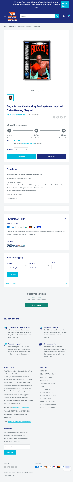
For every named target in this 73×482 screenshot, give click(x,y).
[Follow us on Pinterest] (16, 467)
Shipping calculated (28, 143)
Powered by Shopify (10, 475)
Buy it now (51, 156)
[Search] (57, 16)
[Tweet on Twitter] (61, 117)
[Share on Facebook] (54, 117)
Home (5, 26)
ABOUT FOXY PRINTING (47, 401)
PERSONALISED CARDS (47, 392)
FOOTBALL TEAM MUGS (47, 383)
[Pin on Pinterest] (57, 117)
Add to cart (21, 156)
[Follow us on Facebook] (5, 467)
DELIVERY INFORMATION (48, 404)
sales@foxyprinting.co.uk (20, 407)
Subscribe (10, 452)
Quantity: (10, 149)
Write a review (36, 305)
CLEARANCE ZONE (46, 380)
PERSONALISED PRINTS (48, 395)
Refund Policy (10, 284)
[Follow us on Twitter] (8, 467)
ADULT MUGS (44, 371)
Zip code (54, 262)
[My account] (64, 16)
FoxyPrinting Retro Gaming (16, 115)
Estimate (13, 274)
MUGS (42, 386)
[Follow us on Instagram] (12, 467)
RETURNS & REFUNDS (47, 408)
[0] (67, 16)
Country (9, 263)
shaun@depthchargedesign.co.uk (19, 421)
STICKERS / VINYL (46, 398)
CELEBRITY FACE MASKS (48, 374)
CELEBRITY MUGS (46, 377)
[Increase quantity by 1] (26, 150)
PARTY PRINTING (45, 389)
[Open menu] (5, 16)
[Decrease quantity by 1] (16, 150)
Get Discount (64, 4)
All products (12, 26)
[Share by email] (65, 117)
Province (32, 263)
